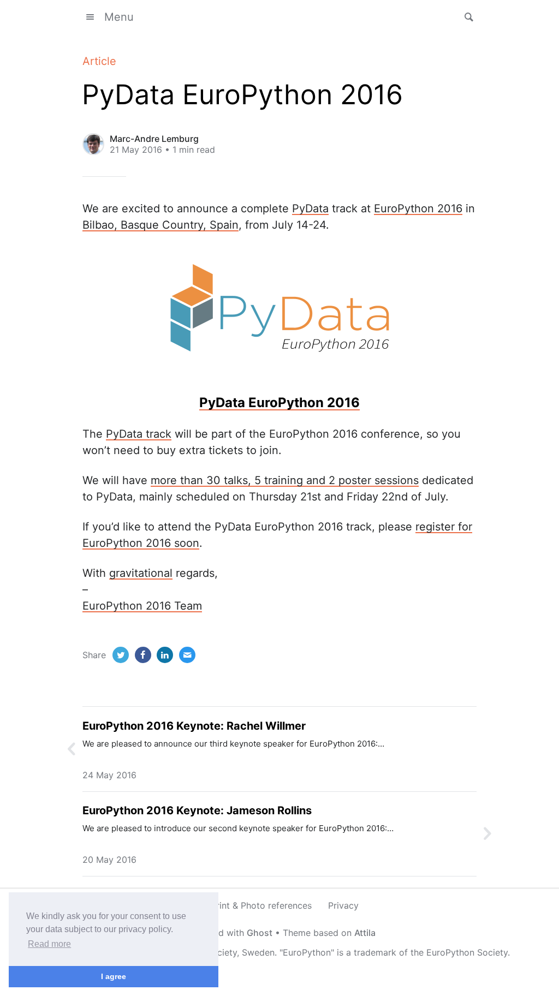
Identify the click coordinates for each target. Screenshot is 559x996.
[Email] (187, 655)
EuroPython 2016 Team (142, 605)
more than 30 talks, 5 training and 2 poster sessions (285, 480)
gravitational (141, 573)
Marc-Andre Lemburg (154, 138)
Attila (365, 932)
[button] (466, 17)
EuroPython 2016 (418, 208)
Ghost (259, 932)
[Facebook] (143, 655)
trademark (375, 952)
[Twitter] (120, 655)
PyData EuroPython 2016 (279, 402)
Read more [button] (49, 944)
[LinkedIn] (165, 655)
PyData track (138, 433)
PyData (310, 208)
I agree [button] (113, 976)
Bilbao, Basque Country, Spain (160, 224)
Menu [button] (119, 16)
